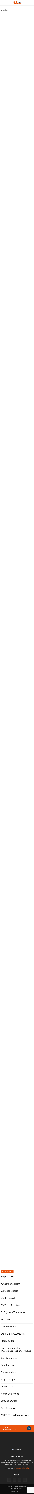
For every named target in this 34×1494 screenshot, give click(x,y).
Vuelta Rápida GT (10, 1297)
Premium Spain (9, 1326)
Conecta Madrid (9, 1290)
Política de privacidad (20, 1486)
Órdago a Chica (9, 1400)
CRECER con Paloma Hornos (16, 1415)
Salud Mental (8, 1365)
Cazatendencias (9, 1357)
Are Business (8, 1407)
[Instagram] (14, 1480)
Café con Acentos (10, 1305)
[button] (31, 2)
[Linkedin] (19, 1480)
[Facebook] (9, 1480)
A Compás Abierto (10, 1283)
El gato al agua (8, 1379)
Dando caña (7, 1386)
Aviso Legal (10, 1486)
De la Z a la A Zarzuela (13, 1333)
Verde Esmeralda (10, 1393)
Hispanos (6, 1319)
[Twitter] (25, 1480)
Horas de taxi (8, 1340)
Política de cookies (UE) (17, 1488)
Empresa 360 (8, 1276)
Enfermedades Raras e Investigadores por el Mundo (16, 1349)
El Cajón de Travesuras (13, 1312)
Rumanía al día (8, 1372)
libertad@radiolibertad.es (21, 1468)
